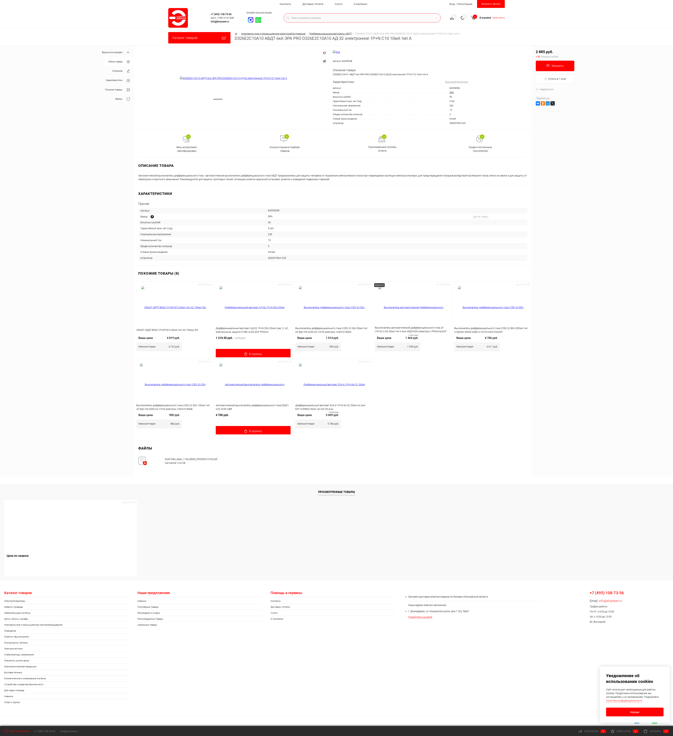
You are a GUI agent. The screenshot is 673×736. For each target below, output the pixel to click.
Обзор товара (115, 61)
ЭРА (452, 92)
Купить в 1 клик (557, 78)
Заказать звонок (491, 3)
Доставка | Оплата (312, 4)
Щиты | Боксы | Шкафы (16, 619)
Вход (452, 4)
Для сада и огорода (14, 690)
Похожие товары (114, 89)
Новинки (8, 696)
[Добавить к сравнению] (324, 61)
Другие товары (480, 216)
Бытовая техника (13, 672)
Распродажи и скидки (148, 613)
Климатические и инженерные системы (25, 678)
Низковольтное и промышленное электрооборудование (33, 624)
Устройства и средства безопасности (23, 684)
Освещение (10, 630)
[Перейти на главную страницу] (188, 18)
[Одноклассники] (543, 103)
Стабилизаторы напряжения (19, 654)
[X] (552, 103)
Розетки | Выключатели (16, 636)
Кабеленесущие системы (17, 613)
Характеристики (114, 80)
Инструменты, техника (16, 642)
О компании (360, 4)
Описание (117, 71)
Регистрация (465, 4)
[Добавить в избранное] (324, 53)
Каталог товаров (184, 38)
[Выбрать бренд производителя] (152, 216)
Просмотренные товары (336, 492)
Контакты (285, 4)
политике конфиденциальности (624, 700)
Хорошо (634, 712)
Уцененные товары (147, 624)
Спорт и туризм (12, 702)
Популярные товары (148, 607)
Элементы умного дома (16, 660)
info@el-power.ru (220, 21)
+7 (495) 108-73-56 (221, 14)
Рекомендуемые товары (150, 619)
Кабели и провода (13, 607)
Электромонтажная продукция (20, 666)
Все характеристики (456, 81)
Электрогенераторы (14, 601)
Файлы (119, 99)
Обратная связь (19, 731)
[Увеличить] (233, 78)
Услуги (338, 4)
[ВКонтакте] (538, 103)
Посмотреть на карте (420, 617)
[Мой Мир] (548, 103)
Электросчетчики (13, 648)
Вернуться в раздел (112, 52)
